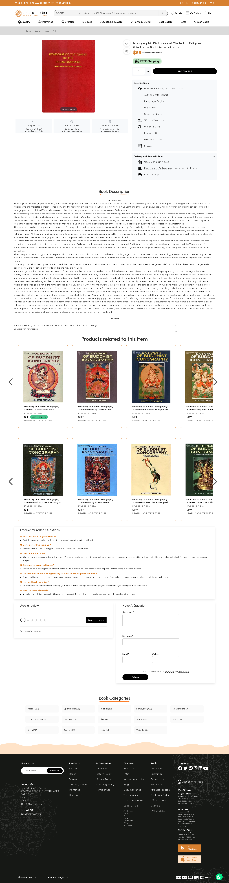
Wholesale (156, 784)
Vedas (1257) (33, 708)
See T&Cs (39, 131)
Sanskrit (127, 207)
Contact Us (157, 768)
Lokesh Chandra (34, 413)
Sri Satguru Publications (169, 88)
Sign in (184, 3)
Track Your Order (160, 795)
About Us (129, 768)
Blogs (127, 784)
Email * (125, 654)
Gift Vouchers (158, 800)
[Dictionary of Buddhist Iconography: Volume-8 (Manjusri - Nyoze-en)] (97, 495)
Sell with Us (157, 779)
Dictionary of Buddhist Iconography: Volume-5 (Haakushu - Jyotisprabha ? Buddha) (150, 409)
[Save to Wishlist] (126, 44)
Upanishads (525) (72, 708)
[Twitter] (185, 769)
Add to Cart (185, 71)
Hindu (46, 31)
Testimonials (131, 795)
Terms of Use (169, 671)
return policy (25, 560)
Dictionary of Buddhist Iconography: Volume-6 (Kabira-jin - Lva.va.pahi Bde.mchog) (96, 409)
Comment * (128, 612)
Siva (184, 291)
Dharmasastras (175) (37, 719)
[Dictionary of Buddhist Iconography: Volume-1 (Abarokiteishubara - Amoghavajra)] (43, 402)
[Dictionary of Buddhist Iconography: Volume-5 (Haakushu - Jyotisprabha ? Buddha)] (151, 402)
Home (28, 31)
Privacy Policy (183, 671)
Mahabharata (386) (181, 708)
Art (54, 31)
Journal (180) (69, 730)
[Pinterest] (191, 769)
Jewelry (73, 779)
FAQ (212, 3)
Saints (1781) (141, 719)
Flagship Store (184, 794)
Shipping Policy (105, 784)
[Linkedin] (200, 769)
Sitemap (155, 806)
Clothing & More (78, 784)
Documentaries (132, 790)
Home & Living (77, 795)
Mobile (155, 654)
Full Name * (127, 636)
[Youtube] (205, 769)
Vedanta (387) (142, 730)
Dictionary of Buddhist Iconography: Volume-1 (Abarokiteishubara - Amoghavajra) (42, 409)
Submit (135, 677)
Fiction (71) (104, 730)
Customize (156, 774)
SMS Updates (158, 811)
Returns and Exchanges (157, 168)
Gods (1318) (177, 719)
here (89, 585)
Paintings (74, 790)
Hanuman (102, 298)
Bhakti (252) (105, 719)
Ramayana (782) (144, 708)
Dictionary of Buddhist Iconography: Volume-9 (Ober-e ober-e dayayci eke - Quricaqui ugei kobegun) (150, 502)
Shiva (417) (32, 730)
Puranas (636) (106, 708)
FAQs (126, 774)
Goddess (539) (70, 719)
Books (37, 31)
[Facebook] (180, 769)
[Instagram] (195, 769)
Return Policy (103, 774)
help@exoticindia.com (158, 577)
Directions (182, 806)
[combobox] (121, 13)
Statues (73, 768)
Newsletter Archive (134, 779)
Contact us (199, 3)
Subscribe (55, 770)
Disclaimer (102, 768)
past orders (111, 585)
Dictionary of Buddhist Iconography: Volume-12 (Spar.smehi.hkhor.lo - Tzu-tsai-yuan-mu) (204, 502)
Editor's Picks (131, 806)
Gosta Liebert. (160, 95)
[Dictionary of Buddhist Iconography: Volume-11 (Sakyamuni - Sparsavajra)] (43, 495)
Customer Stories (133, 800)
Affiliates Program (161, 790)
